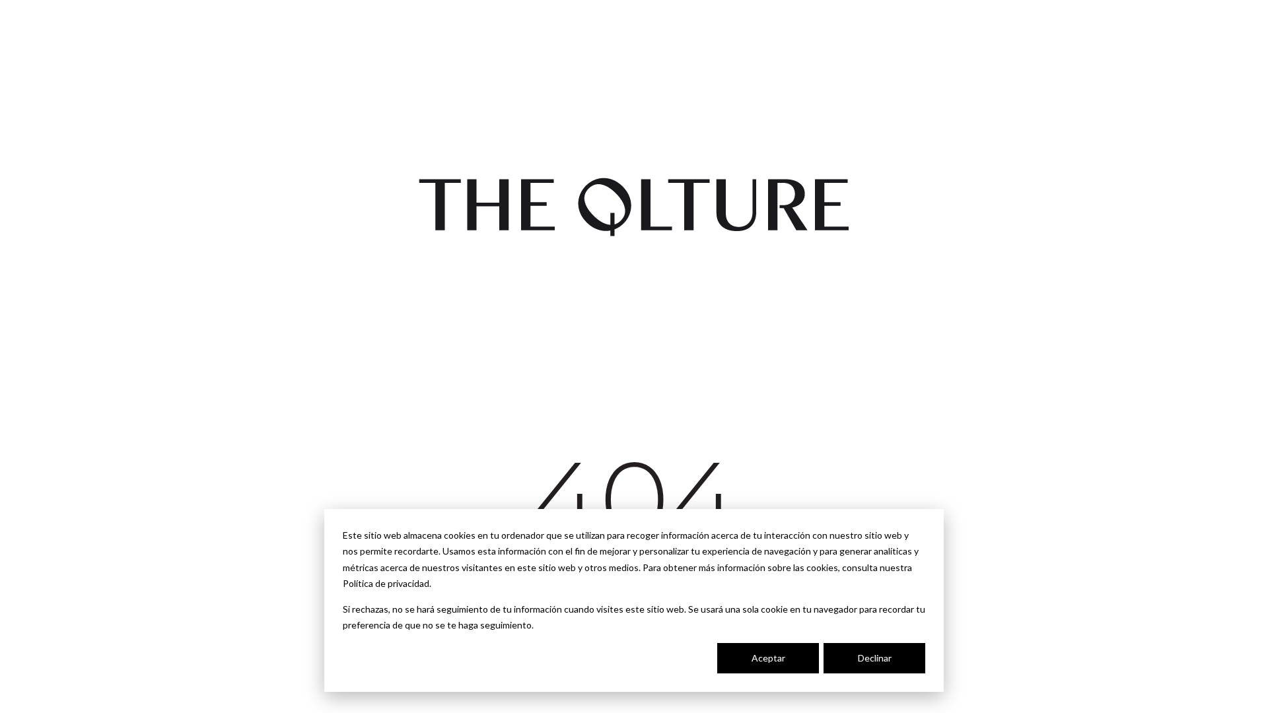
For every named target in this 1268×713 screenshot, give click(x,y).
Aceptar (768, 657)
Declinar (875, 657)
